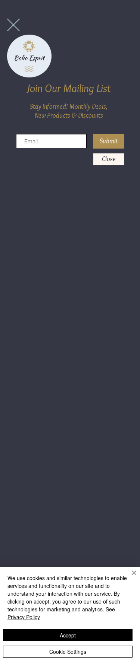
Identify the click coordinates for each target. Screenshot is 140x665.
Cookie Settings (67, 651)
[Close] (130, 577)
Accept (68, 635)
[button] (13, 25)
